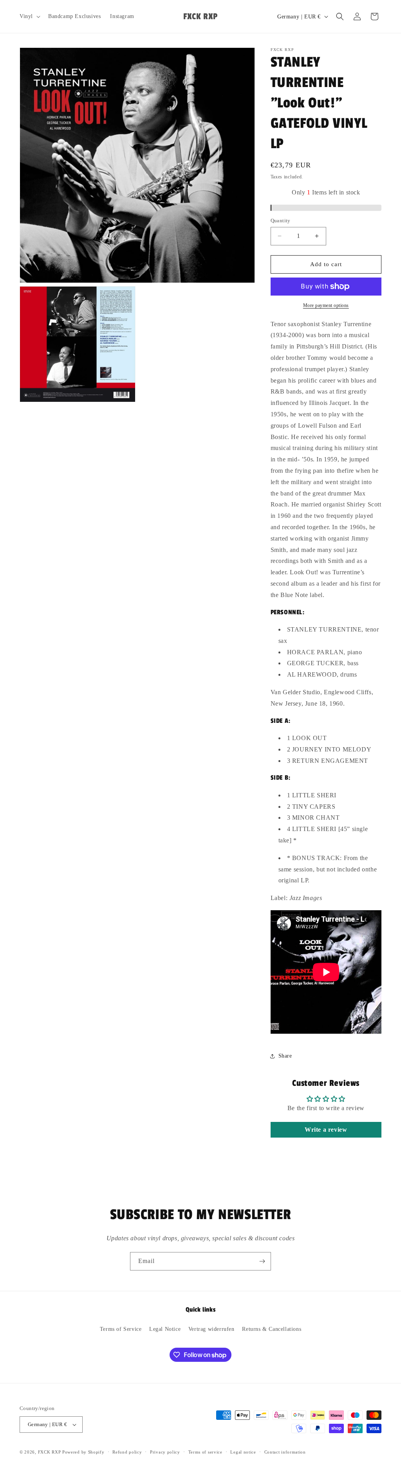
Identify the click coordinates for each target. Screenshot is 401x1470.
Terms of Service (121, 1329)
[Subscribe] (262, 1261)
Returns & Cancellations (271, 1329)
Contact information (285, 1452)
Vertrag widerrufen (211, 1329)
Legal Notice (165, 1329)
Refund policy (127, 1452)
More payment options (326, 305)
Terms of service (205, 1452)
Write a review (326, 1129)
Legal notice (243, 1452)
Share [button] (285, 1056)
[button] (29, 16)
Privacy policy (165, 1452)
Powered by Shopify (83, 1452)
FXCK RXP (49, 1452)
